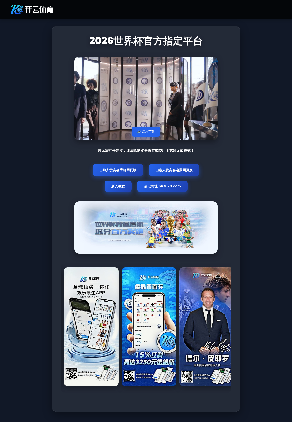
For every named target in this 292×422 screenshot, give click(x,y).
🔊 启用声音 (146, 131)
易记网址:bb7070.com (162, 186)
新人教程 (118, 186)
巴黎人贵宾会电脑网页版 (174, 170)
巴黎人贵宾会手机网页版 (117, 170)
